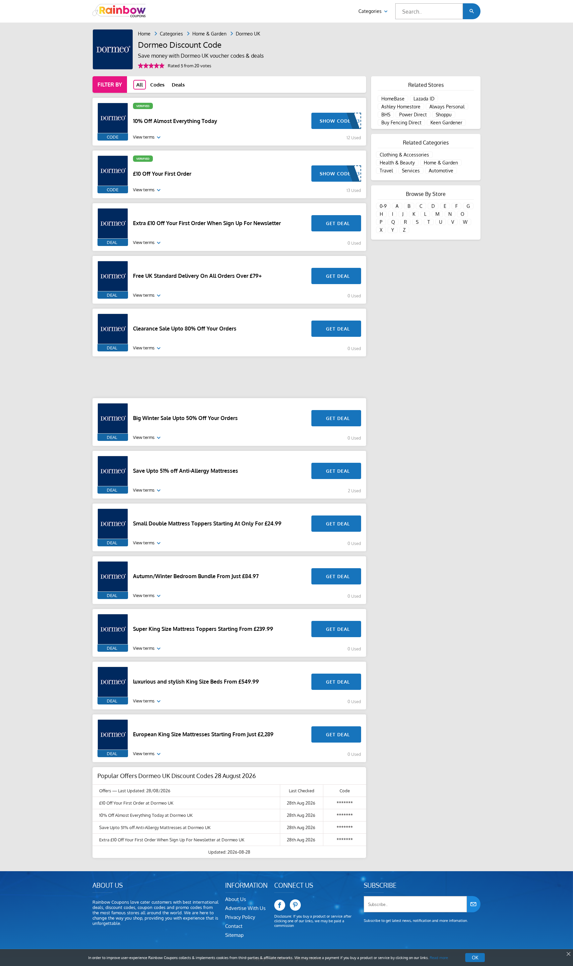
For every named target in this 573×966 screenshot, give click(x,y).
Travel (386, 170)
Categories (370, 11)
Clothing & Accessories (404, 154)
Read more (439, 957)
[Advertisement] (229, 377)
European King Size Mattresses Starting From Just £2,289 (203, 734)
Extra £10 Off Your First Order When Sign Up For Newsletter (207, 223)
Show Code (335, 121)
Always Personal (447, 106)
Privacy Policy (240, 917)
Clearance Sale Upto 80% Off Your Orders (184, 328)
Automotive (441, 170)
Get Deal (338, 223)
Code (112, 137)
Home (144, 33)
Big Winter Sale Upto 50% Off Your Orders (185, 418)
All (139, 85)
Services (411, 170)
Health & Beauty (397, 162)
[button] (471, 11)
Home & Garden (209, 33)
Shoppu (444, 114)
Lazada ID (424, 98)
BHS (385, 114)
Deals (178, 85)
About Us (235, 899)
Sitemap (234, 935)
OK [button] (475, 957)
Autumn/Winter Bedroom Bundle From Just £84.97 (196, 576)
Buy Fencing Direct (401, 122)
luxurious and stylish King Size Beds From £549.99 (196, 681)
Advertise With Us (245, 908)
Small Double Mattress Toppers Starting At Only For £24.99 (207, 523)
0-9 (383, 206)
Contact (233, 926)
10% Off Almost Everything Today (175, 121)
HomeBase (393, 98)
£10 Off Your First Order (162, 173)
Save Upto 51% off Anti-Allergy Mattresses (185, 470)
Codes (157, 85)
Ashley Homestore (400, 106)
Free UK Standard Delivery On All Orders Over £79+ (197, 275)
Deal (112, 242)
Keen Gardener (446, 122)
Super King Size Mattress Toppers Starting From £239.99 (203, 629)
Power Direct (413, 114)
